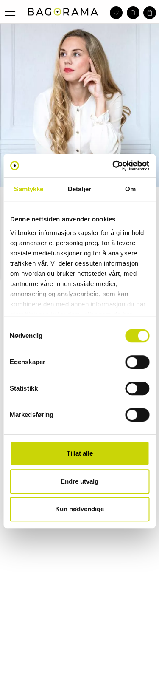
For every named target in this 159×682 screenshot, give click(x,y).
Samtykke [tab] (28, 188)
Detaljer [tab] (79, 188)
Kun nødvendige (79, 508)
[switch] (137, 362)
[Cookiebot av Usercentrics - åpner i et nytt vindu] (113, 165)
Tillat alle (80, 453)
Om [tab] (130, 188)
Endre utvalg (79, 481)
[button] (10, 11)
